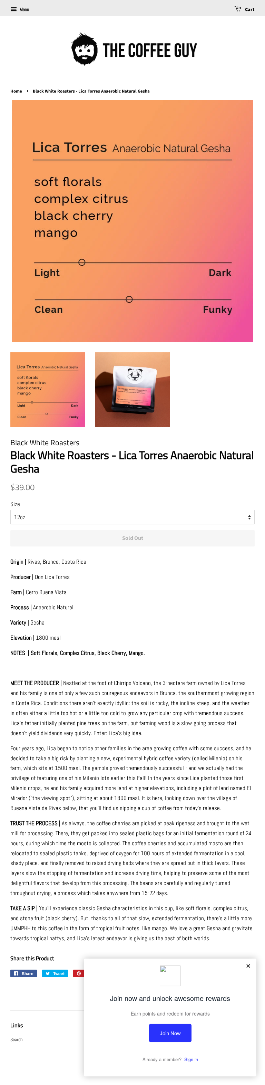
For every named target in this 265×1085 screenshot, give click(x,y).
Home (16, 91)
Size (15, 504)
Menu (24, 9)
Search (16, 1039)
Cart (249, 9)
